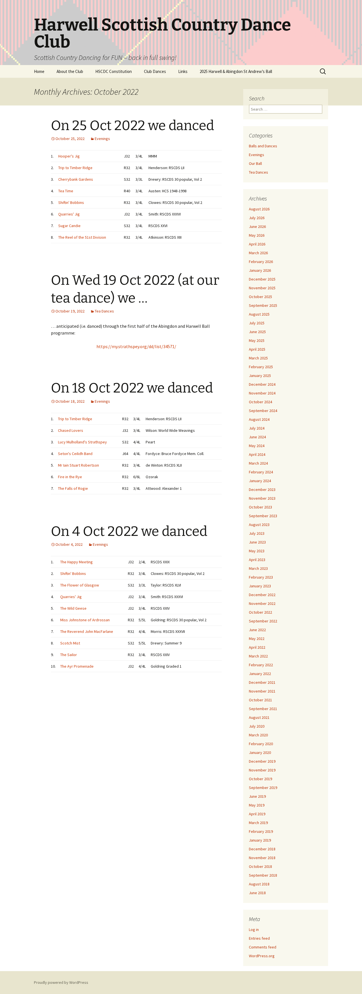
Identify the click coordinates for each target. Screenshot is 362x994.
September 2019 (263, 787)
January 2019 (260, 840)
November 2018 (262, 857)
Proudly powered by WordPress (61, 982)
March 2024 (258, 463)
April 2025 (257, 349)
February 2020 (261, 743)
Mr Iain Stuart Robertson (78, 465)
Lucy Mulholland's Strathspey (82, 442)
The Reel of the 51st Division (82, 237)
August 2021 (259, 717)
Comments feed (262, 947)
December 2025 (262, 279)
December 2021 (262, 682)
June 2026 (257, 226)
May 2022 (256, 638)
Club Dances (155, 71)
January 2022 (260, 673)
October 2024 (260, 401)
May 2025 (256, 340)
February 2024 (261, 472)
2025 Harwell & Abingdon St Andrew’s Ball (236, 71)
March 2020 (258, 735)
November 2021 (262, 691)
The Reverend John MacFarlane (86, 631)
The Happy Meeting (76, 561)
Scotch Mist (70, 643)
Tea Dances (104, 311)
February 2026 (261, 261)
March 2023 (258, 568)
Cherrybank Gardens (75, 179)
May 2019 (256, 805)
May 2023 (256, 550)
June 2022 (257, 629)
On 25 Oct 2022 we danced (132, 125)
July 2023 (256, 533)
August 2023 (259, 524)
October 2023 (260, 507)
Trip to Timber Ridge (75, 167)
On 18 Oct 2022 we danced (132, 388)
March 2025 (258, 358)
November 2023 (262, 498)
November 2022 (262, 603)
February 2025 (261, 366)
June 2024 (257, 436)
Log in (254, 929)
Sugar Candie (69, 225)
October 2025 (260, 296)
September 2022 (263, 621)
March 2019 (258, 822)
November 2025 (262, 287)
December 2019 (262, 761)
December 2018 (262, 848)
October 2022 (260, 612)
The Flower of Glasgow (79, 585)
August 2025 (259, 314)
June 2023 (257, 542)
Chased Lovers (70, 430)
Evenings (102, 138)
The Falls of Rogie (73, 488)
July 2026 (256, 217)
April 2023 (257, 559)
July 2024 (256, 428)
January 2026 (260, 270)
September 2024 (263, 410)
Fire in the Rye (70, 476)
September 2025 (263, 305)
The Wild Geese (73, 608)
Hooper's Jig (69, 156)
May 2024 (256, 445)
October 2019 (260, 778)
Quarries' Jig (69, 214)
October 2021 (260, 699)
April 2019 (257, 813)
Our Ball (255, 163)
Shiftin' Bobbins (71, 202)
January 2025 (260, 375)
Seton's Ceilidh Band (75, 453)
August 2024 (259, 419)
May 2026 (256, 235)
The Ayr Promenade (77, 666)
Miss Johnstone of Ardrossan (85, 619)
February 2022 (261, 664)
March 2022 (258, 656)
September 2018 (263, 875)
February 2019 (261, 831)
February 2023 (261, 577)
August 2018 (259, 884)
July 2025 (256, 322)
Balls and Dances (263, 145)
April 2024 (257, 454)
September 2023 (263, 515)
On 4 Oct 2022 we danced (129, 531)
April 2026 (257, 244)
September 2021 (263, 708)
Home (39, 71)
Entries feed (259, 938)
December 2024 (262, 384)
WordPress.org (262, 955)
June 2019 (257, 796)
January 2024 (260, 480)
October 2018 (260, 866)
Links (183, 71)
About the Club (70, 71)
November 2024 (262, 393)
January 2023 (260, 585)
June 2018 (257, 892)
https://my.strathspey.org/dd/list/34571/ (136, 346)
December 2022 (262, 594)
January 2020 (260, 752)
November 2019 (262, 770)
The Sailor (68, 654)
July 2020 (256, 726)
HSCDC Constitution (113, 71)
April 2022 (257, 647)
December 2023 (262, 489)
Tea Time (65, 190)
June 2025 (257, 331)
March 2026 (258, 252)
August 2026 (259, 209)
